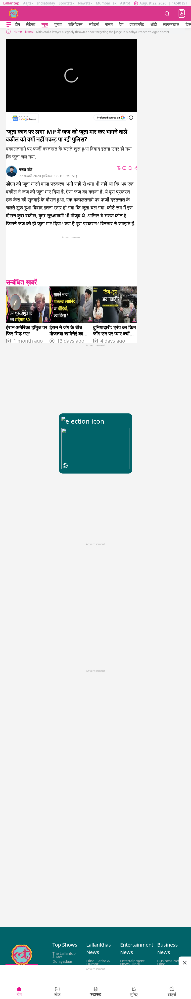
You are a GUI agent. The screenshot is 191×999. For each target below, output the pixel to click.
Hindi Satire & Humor (98, 962)
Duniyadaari (62, 961)
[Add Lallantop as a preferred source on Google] (111, 117)
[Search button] (167, 13)
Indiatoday (46, 3)
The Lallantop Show (64, 955)
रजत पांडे (25, 169)
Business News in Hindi (172, 962)
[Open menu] (9, 24)
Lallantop (11, 3)
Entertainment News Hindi (132, 962)
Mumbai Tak (106, 3)
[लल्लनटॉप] (14, 13)
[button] (181, 13)
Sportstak (66, 3)
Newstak (85, 3)
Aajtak (28, 3)
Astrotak (127, 3)
